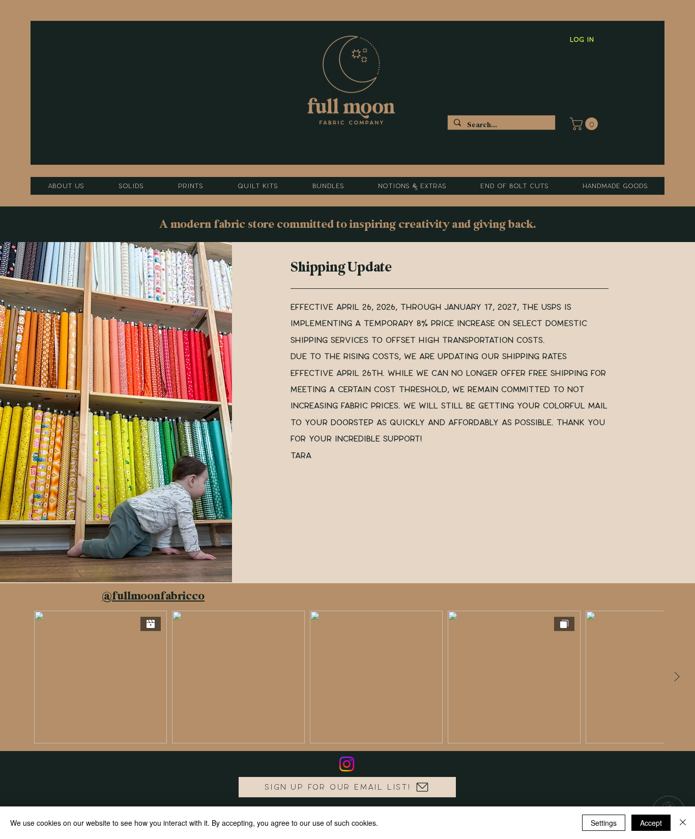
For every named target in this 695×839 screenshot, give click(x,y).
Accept (651, 823)
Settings (604, 823)
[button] (585, 123)
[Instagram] (347, 764)
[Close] (683, 823)
